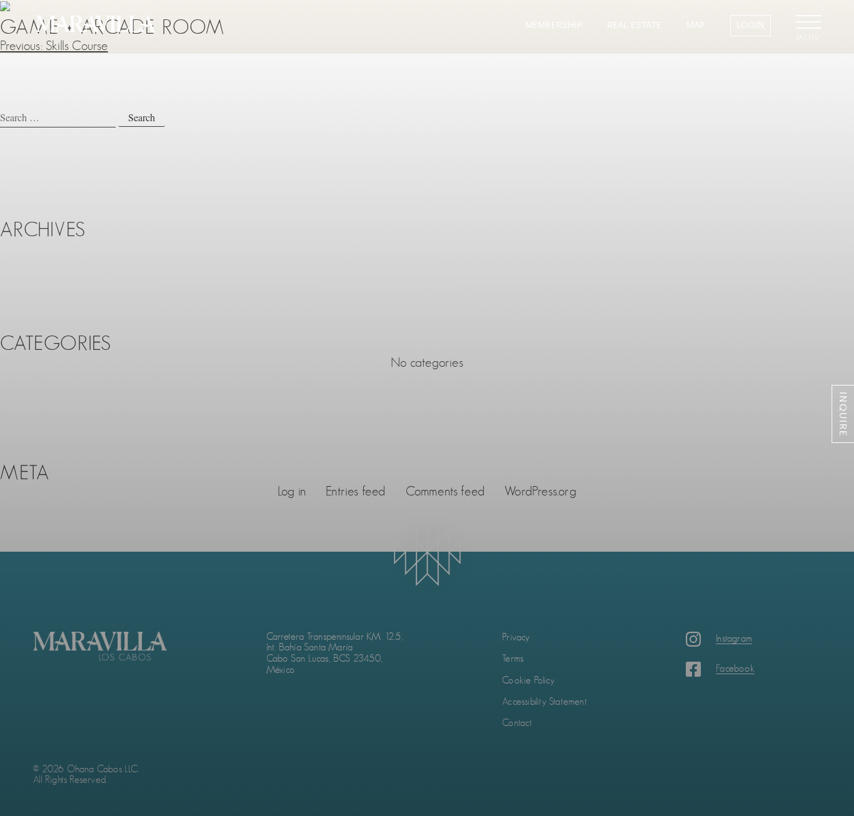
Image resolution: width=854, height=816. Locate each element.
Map (695, 25)
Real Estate (634, 25)
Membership (553, 25)
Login (750, 25)
